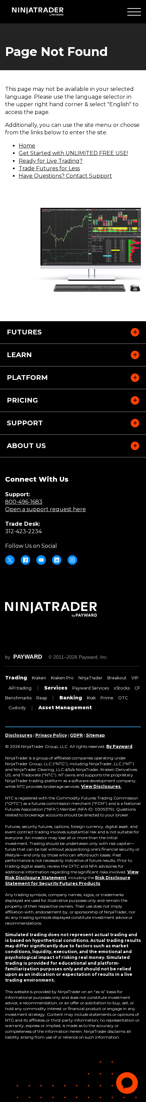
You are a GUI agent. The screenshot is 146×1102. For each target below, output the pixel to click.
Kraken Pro (62, 677)
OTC (123, 697)
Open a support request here (45, 509)
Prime (107, 697)
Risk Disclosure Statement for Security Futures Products (67, 880)
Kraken (39, 677)
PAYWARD (27, 657)
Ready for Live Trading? (51, 161)
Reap (41, 697)
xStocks (122, 688)
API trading (20, 688)
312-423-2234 (23, 531)
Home (27, 145)
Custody (17, 707)
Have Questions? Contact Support (65, 176)
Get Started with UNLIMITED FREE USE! (73, 153)
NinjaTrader (90, 677)
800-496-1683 (23, 502)
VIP (135, 677)
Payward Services (90, 688)
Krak (91, 697)
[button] (134, 11)
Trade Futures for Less (49, 168)
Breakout (117, 677)
